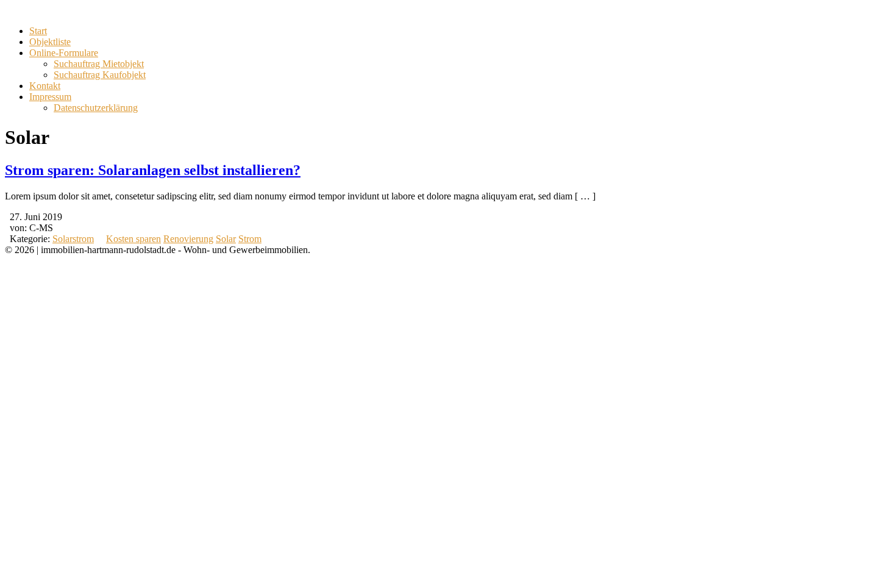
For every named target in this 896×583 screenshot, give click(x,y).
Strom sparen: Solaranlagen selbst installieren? (152, 170)
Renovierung (188, 239)
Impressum (50, 96)
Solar (226, 239)
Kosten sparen (133, 239)
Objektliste (50, 42)
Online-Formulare (63, 53)
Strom (249, 239)
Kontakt (44, 85)
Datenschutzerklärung (96, 107)
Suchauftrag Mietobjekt (99, 64)
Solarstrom (73, 239)
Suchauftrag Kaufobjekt (100, 75)
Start (38, 31)
